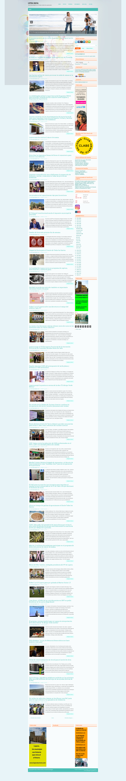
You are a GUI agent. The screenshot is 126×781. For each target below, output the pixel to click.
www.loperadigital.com (34, 41)
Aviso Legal (78, 329)
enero (77, 247)
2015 (78, 259)
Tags (83, 48)
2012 (78, 264)
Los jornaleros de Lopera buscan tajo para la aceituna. (48, 195)
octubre (78, 231)
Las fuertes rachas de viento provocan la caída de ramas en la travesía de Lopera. (51, 75)
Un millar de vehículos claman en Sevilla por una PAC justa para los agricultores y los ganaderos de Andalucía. (50, 699)
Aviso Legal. (84, 4)
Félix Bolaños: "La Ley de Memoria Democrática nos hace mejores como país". (49, 641)
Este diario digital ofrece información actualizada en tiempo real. (51, 32)
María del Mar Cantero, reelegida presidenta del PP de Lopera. (51, 564)
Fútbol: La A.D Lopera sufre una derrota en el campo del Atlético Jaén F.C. (48, 307)
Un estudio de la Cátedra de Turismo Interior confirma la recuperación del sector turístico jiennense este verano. (49, 405)
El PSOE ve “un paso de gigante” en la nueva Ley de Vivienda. (51, 57)
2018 (78, 253)
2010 (78, 267)
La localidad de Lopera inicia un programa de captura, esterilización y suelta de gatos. (48, 268)
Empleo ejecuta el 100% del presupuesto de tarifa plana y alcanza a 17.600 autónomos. (49, 366)
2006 (78, 275)
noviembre (78, 230)
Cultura (90, 4)
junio (77, 239)
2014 (78, 260)
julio (77, 237)
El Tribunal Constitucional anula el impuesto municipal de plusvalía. (50, 213)
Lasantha (94, 769)
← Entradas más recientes (35, 717)
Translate (85, 64)
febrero (78, 246)
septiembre (78, 233)
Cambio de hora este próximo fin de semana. (45, 232)
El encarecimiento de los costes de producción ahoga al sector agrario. (51, 38)
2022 (78, 225)
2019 (78, 252)
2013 (78, 262)
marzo (77, 244)
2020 (78, 250)
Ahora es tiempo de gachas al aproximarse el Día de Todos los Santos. (51, 506)
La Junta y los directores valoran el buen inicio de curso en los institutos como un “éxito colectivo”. (51, 326)
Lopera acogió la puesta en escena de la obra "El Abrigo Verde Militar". (50, 386)
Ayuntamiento (77, 4)
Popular (77, 48)
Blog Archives (90, 48)
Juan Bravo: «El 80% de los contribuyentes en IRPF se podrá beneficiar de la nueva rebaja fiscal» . (50, 601)
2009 (78, 269)
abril (77, 242)
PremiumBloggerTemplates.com (90, 770)
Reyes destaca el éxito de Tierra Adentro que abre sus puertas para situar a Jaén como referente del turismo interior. (51, 424)
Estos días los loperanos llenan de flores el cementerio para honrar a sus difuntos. (50, 155)
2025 (78, 220)
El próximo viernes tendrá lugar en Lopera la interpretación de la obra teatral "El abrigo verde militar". (50, 621)
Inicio (59, 4)
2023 (78, 223)
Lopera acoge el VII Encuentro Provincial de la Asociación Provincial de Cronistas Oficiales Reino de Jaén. (49, 347)
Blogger (51, 769)
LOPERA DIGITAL (33, 3)
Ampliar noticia (70, 53)
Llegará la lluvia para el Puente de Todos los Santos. (47, 250)
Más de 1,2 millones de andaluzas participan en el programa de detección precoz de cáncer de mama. (51, 546)
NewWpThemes (82, 769)
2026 (78, 218)
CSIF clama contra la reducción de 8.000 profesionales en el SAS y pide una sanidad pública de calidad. (50, 443)
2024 (78, 221)
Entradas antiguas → (69, 717)
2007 (78, 273)
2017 (78, 255)
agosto (77, 235)
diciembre (78, 228)
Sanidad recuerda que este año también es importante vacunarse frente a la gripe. (48, 288)
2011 (78, 266)
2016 (78, 257)
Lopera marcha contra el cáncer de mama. (44, 137)
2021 (78, 227)
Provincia (70, 4)
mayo (77, 240)
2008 (78, 271)
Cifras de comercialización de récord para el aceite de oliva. (50, 660)
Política (64, 4)
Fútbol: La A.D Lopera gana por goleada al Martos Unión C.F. (50, 582)
